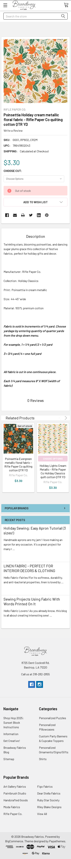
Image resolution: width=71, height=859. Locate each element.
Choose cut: (13, 170)
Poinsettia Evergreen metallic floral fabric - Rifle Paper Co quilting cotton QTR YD (18, 464)
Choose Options (53, 458)
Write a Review (13, 130)
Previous (60, 418)
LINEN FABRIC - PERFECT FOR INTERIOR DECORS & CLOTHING (29, 568)
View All (42, 814)
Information (10, 734)
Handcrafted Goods (15, 800)
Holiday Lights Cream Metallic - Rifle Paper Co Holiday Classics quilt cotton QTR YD (53, 471)
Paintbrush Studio (14, 793)
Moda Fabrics (11, 807)
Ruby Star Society (48, 800)
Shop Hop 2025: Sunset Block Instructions (13, 722)
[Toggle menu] (5, 5)
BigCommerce (14, 841)
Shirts (43, 759)
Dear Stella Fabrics (48, 793)
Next (65, 418)
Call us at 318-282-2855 (35, 674)
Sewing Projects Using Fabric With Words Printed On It (32, 601)
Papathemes (57, 841)
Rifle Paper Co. (12, 814)
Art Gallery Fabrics (14, 786)
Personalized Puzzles (52, 718)
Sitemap (8, 759)
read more (10, 555)
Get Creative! (11, 740)
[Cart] (67, 5)
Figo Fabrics (45, 786)
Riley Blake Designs (49, 807)
